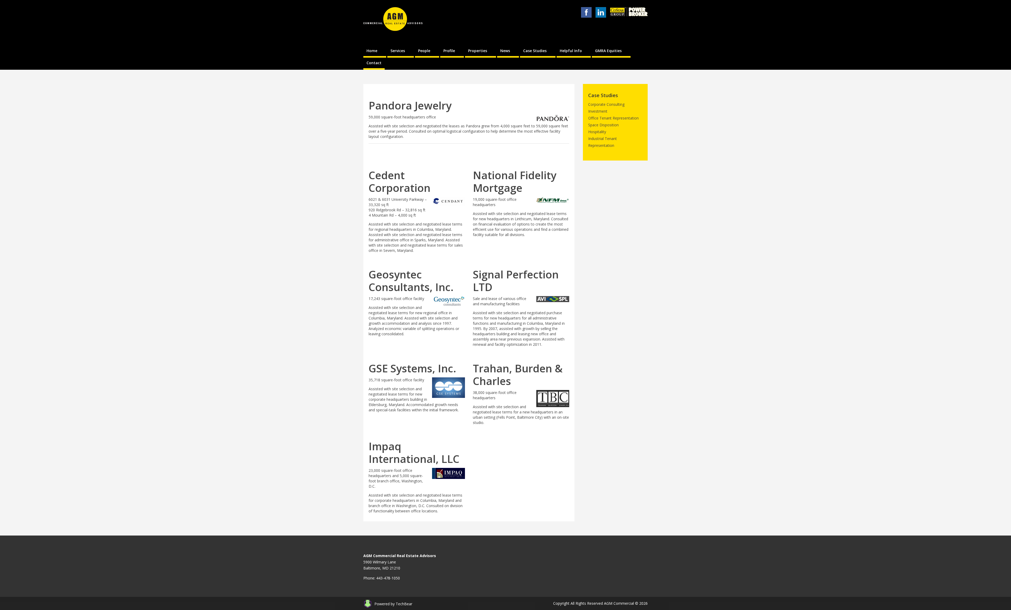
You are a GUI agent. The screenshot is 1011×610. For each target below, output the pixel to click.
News (505, 50)
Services (397, 50)
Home (371, 50)
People (424, 50)
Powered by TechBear (393, 603)
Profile (449, 50)
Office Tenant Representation (613, 118)
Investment (597, 111)
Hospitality (597, 131)
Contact (373, 62)
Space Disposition (603, 124)
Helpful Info (571, 50)
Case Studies (535, 50)
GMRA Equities (608, 50)
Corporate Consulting (606, 104)
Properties (477, 50)
